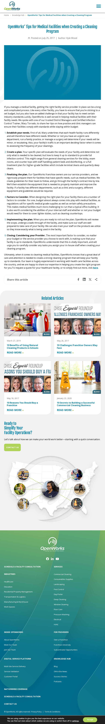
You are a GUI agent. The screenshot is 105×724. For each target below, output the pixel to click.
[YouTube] (57, 558)
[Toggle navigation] (98, 6)
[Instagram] (52, 558)
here (95, 267)
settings (75, 721)
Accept (90, 719)
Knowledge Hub (18, 15)
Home (6, 15)
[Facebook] (47, 558)
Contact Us (12, 447)
